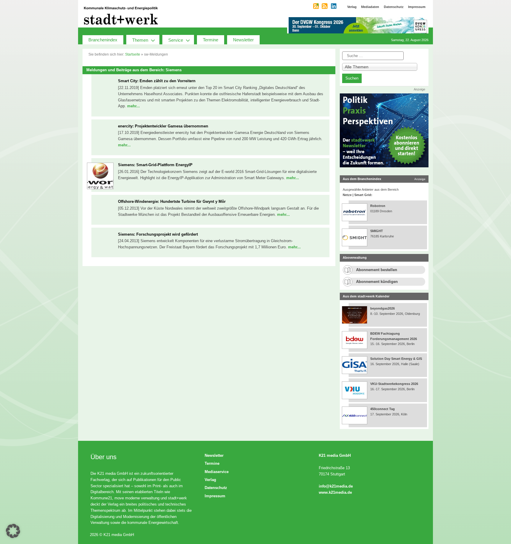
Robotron (377, 206)
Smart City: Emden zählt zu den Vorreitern (156, 81)
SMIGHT (376, 231)
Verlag (210, 479)
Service (175, 40)
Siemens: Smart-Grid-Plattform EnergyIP (155, 165)
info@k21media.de (336, 486)
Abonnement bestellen (376, 270)
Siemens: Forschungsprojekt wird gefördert (158, 234)
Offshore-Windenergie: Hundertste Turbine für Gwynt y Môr (172, 201)
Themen (140, 40)
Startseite (132, 54)
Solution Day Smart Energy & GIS (396, 358)
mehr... (133, 106)
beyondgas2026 (383, 308)
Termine (210, 39)
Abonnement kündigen (377, 281)
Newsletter (243, 39)
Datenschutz (216, 487)
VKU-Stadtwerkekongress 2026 (394, 384)
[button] (13, 531)
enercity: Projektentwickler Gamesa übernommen (163, 126)
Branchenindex (102, 39)
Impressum (215, 496)
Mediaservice (217, 471)
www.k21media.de (335, 492)
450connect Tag (382, 409)
